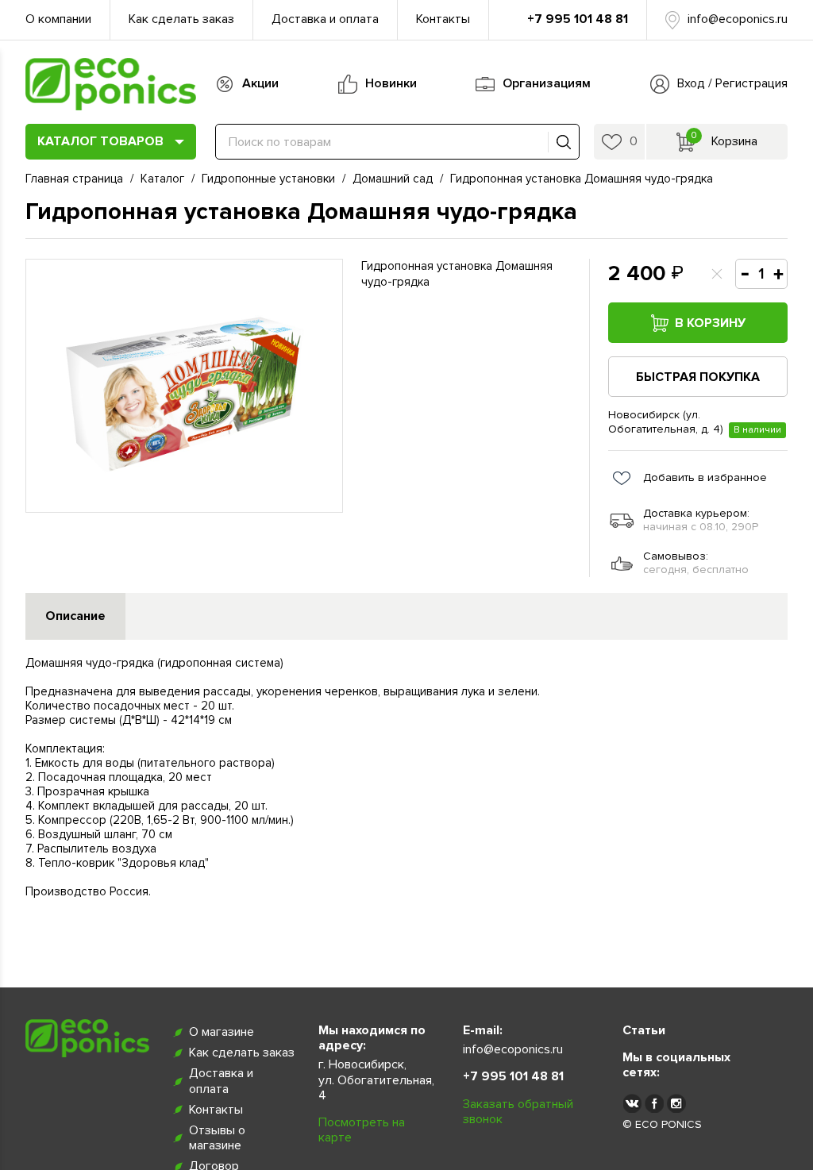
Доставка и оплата (325, 19)
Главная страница (74, 178)
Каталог (162, 178)
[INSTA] (676, 1103)
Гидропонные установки (268, 178)
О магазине (221, 1032)
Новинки (391, 83)
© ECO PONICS (662, 1124)
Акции (260, 83)
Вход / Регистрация (732, 83)
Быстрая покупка (698, 377)
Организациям (547, 83)
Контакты (443, 19)
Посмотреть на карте (361, 1130)
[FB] (654, 1103)
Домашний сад (393, 178)
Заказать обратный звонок (518, 1112)
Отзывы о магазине (217, 1138)
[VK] (632, 1103)
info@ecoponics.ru (738, 19)
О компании (58, 19)
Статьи (643, 1030)
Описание (75, 616)
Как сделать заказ (181, 19)
